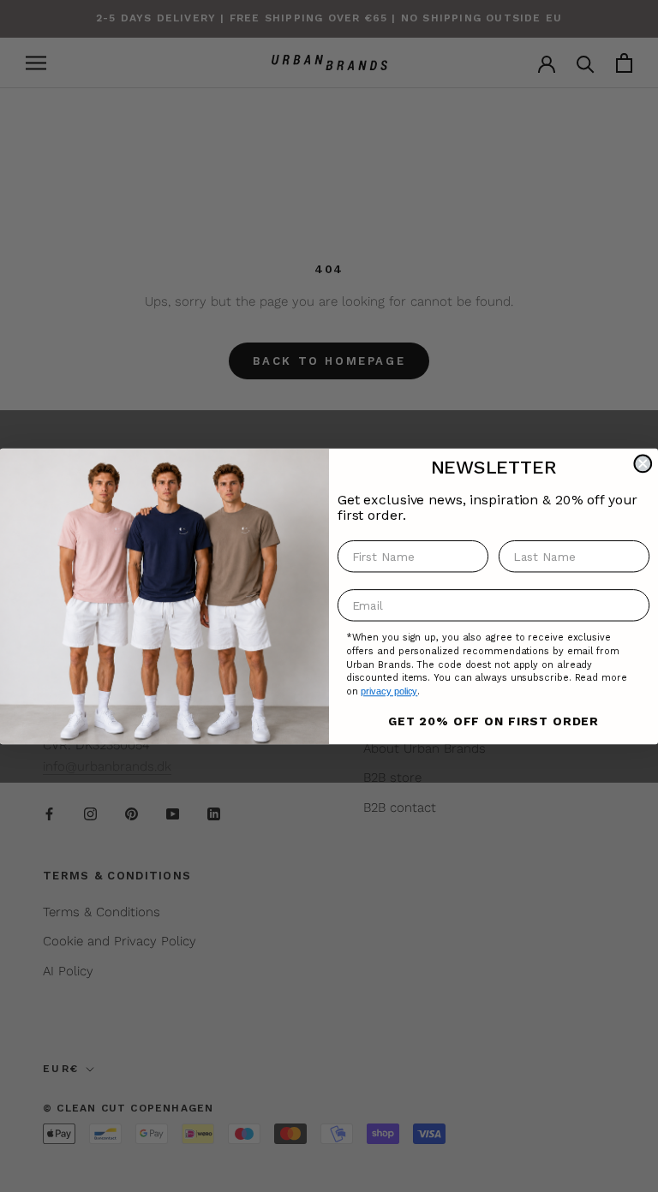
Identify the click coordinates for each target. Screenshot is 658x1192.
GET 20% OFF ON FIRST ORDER (493, 720)
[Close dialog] (642, 463)
